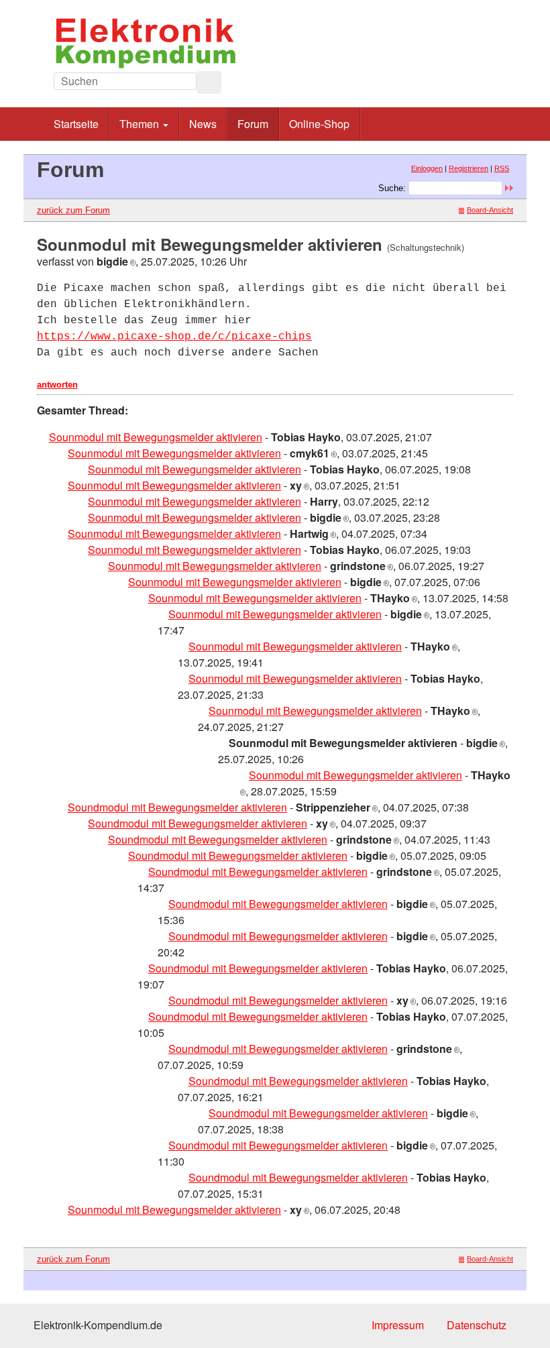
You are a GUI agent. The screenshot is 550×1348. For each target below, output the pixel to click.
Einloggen (427, 168)
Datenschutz (476, 1325)
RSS (501, 168)
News (203, 123)
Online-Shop (319, 123)
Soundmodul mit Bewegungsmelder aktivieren (177, 807)
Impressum (398, 1325)
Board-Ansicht (490, 210)
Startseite (76, 123)
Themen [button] (140, 123)
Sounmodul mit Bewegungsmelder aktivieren (155, 437)
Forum (252, 123)
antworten (57, 385)
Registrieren (468, 168)
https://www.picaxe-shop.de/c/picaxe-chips (174, 337)
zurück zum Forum (73, 210)
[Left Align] (209, 82)
